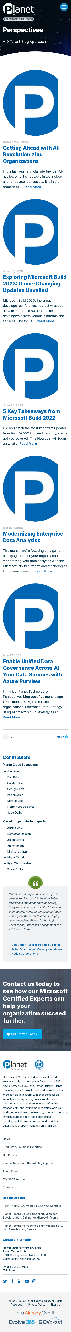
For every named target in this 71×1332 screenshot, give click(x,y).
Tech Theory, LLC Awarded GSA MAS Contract (32, 1205)
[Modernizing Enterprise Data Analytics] (35, 489)
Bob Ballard (14, 777)
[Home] (35, 12)
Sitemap (55, 1304)
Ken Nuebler (15, 795)
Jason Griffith (15, 839)
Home (6, 1138)
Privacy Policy (36, 1304)
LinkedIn (19, 1281)
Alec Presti (14, 771)
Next (60, 737)
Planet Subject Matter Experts (24, 821)
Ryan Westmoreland (19, 863)
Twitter (5, 1281)
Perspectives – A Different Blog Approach (29, 1163)
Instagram (34, 1281)
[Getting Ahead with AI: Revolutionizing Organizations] (35, 103)
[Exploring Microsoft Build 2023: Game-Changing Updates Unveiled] (35, 232)
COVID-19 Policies (14, 1179)
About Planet (11, 1171)
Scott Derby (14, 812)
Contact (8, 1187)
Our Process (10, 1155)
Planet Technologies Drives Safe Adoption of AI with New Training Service (33, 1227)
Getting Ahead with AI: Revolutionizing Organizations (31, 154)
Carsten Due (15, 783)
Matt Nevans (15, 800)
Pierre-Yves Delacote (20, 806)
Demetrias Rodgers (19, 834)
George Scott (15, 789)
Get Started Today (23, 1034)
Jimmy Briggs (15, 845)
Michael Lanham (17, 851)
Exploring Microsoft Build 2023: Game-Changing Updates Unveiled (35, 283)
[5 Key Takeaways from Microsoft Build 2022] (35, 366)
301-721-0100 (20, 1266)
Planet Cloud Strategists (20, 764)
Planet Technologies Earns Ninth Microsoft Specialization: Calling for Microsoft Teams (30, 1215)
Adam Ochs (14, 828)
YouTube (27, 1281)
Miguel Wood (15, 857)
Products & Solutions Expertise (22, 1146)
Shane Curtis (15, 869)
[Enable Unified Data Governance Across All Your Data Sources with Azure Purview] (35, 616)
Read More (32, 187)
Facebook (12, 1281)
